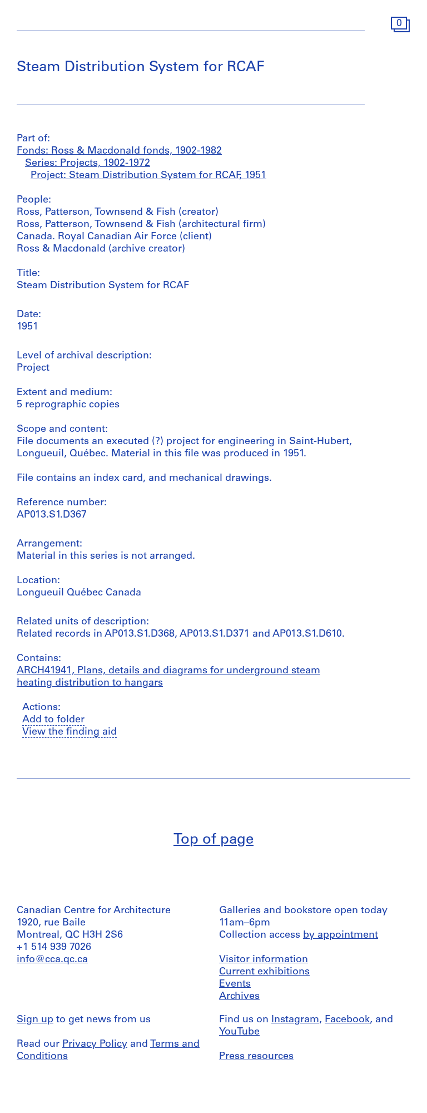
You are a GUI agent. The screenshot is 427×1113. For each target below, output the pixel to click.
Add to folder (53, 720)
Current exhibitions (264, 972)
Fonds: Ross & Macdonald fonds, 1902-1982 (119, 151)
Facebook (347, 1020)
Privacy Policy (94, 1045)
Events (235, 984)
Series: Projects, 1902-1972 (87, 164)
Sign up (35, 1020)
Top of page (213, 840)
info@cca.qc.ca (52, 960)
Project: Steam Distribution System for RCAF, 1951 (148, 176)
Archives (239, 997)
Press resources (256, 1057)
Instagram (295, 1020)
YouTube (239, 1032)
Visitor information (263, 960)
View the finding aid (69, 732)
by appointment (340, 935)
